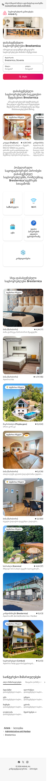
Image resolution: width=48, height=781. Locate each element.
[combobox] (23, 60)
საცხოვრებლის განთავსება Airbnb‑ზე (20, 12)
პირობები (33, 769)
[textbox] (13, 69)
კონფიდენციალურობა (18, 769)
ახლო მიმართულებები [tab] (12, 682)
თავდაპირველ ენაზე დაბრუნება (18, 6)
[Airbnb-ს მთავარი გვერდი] (5, 13)
